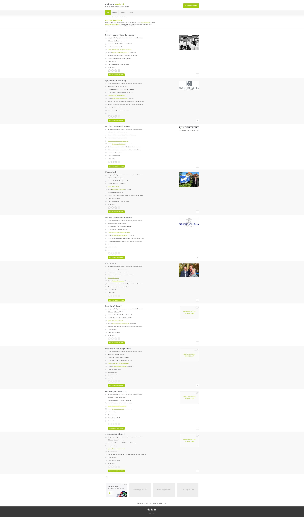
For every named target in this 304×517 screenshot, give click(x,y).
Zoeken (122, 12)
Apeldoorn (116, 40)
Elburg (115, 354)
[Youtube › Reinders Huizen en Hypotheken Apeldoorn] (119, 70)
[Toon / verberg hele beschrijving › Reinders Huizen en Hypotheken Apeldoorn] (132, 55)
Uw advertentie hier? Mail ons (140, 490)
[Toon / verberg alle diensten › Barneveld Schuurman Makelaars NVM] (132, 241)
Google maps (123, 40)
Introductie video (112, 247)
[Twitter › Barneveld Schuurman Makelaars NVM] (109, 253)
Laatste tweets (112, 64)
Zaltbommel (116, 86)
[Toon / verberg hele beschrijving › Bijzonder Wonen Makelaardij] (132, 101)
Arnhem (116, 439)
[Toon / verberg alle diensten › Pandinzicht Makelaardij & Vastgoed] (132, 150)
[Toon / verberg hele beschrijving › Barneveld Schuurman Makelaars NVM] (132, 238)
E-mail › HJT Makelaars (113, 278)
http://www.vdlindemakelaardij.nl (119, 366)
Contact (131, 12)
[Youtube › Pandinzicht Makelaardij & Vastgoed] (119, 162)
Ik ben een (191, 5)
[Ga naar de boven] (197, 74)
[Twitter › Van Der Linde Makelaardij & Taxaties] (109, 381)
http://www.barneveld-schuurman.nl (120, 235)
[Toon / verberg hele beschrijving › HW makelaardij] (132, 192)
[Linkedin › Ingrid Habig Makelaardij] (115, 338)
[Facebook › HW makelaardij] (112, 207)
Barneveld (116, 132)
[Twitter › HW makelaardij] (109, 207)
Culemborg (116, 311)
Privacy (154, 513)
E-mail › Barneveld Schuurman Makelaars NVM (119, 232)
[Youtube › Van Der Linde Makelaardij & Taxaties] (119, 381)
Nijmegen (116, 397)
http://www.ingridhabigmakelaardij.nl (120, 323)
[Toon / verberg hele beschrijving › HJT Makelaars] (132, 284)
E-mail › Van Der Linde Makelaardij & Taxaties (118, 363)
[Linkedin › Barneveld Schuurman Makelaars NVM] (115, 253)
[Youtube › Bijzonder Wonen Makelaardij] (119, 116)
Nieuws (114, 12)
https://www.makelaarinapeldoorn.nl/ (120, 52)
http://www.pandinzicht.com (118, 144)
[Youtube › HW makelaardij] (119, 207)
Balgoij (115, 177)
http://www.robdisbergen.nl (118, 409)
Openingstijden (112, 61)
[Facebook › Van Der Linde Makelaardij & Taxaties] (112, 381)
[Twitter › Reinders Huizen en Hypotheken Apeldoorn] (109, 70)
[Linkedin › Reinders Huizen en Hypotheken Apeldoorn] (115, 70)
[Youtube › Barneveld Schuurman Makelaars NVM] (119, 253)
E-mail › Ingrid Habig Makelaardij (115, 320)
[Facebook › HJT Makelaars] (112, 296)
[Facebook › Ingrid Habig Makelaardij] (112, 338)
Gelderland (110, 40)
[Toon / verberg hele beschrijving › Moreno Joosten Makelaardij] (132, 454)
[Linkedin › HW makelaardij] (115, 207)
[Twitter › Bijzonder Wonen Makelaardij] (109, 116)
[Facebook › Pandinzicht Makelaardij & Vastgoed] (112, 162)
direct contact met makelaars (112, 24)
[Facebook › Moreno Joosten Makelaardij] (112, 466)
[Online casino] (117, 490)
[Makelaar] (108, 12)
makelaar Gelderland (145, 22)
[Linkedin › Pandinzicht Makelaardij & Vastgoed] (115, 162)
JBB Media (151, 513)
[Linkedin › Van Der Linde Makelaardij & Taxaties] (115, 381)
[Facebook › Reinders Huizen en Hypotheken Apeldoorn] (112, 70)
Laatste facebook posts (123, 64)
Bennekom (116, 223)
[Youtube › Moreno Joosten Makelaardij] (119, 466)
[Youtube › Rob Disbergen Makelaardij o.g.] (119, 424)
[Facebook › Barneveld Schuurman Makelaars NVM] (112, 253)
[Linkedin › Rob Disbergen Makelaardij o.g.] (115, 424)
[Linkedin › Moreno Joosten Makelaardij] (115, 466)
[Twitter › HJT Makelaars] (109, 296)
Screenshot (133, 52)
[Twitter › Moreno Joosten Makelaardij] (109, 466)
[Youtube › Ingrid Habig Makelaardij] (119, 338)
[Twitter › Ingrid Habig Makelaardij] (109, 338)
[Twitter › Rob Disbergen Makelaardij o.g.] (109, 424)
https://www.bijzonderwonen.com (119, 98)
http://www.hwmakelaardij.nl (118, 189)
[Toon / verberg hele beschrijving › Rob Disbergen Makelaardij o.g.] (132, 412)
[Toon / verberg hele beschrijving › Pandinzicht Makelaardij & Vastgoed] (132, 147)
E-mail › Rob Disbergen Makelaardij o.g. (117, 406)
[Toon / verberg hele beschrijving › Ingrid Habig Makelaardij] (132, 326)
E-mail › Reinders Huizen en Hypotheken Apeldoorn (119, 49)
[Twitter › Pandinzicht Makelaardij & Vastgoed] (109, 162)
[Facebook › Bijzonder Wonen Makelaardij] (112, 116)
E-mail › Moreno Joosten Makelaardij (116, 448)
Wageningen (117, 269)
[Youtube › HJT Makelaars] (119, 296)
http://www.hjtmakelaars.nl (118, 281)
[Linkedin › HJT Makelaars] (115, 296)
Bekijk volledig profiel (116, 74)
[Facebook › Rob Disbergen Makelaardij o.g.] (112, 424)
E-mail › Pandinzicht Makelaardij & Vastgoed (118, 141)
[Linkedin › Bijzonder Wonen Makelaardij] (115, 116)
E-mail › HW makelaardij (113, 186)
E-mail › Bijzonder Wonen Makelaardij (116, 95)
